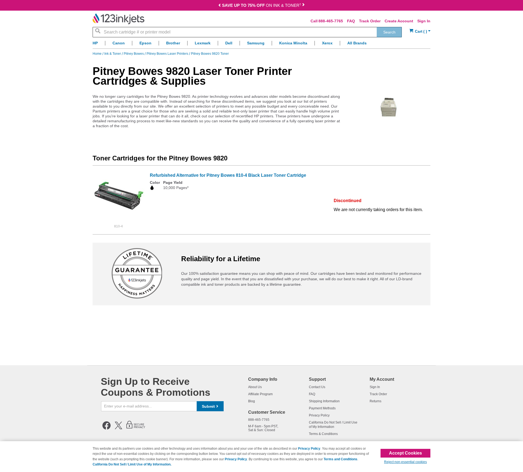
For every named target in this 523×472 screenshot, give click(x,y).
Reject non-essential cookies (405, 462)
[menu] (261, 44)
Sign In (423, 21)
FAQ (351, 21)
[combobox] (247, 32)
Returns (375, 401)
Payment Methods (322, 408)
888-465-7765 (330, 21)
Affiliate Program (260, 394)
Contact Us (317, 387)
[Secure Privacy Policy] (135, 428)
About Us (255, 387)
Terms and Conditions (340, 459)
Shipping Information (324, 401)
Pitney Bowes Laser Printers (168, 54)
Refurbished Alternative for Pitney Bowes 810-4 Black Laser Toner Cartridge (228, 175)
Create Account (399, 21)
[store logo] (118, 18)
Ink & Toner (113, 54)
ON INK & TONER (261, 5)
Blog (251, 401)
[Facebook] (106, 428)
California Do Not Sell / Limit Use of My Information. (132, 464)
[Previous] (219, 5)
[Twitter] (118, 428)
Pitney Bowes (134, 54)
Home (97, 54)
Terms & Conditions (323, 434)
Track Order (370, 21)
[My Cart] (419, 31)
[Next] (303, 5)
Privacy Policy (319, 415)
